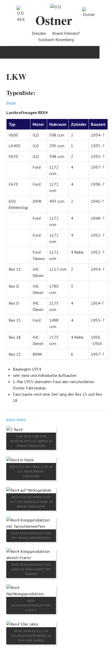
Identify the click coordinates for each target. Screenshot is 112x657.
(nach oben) (16, 419)
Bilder (11, 103)
